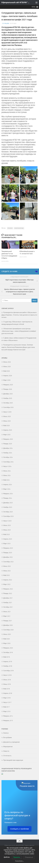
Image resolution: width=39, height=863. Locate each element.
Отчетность (7, 756)
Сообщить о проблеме (19, 829)
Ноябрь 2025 (7, 398)
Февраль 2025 (8, 439)
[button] (34, 7)
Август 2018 (7, 675)
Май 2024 (6, 480)
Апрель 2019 (7, 661)
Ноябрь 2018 (7, 666)
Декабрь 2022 (8, 557)
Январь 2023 (7, 552)
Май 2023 (6, 534)
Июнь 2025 (7, 421)
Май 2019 (6, 657)
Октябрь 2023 (8, 512)
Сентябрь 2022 (8, 562)
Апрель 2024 (7, 484)
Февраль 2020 (8, 648)
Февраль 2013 (8, 720)
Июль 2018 (7, 680)
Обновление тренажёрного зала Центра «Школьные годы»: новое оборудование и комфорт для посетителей (19, 331)
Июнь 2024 (7, 475)
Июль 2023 (7, 525)
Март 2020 (6, 643)
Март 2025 (6, 434)
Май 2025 (6, 425)
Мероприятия (7, 746)
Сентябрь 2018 (8, 670)
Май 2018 (6, 689)
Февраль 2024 (8, 493)
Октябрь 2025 (8, 403)
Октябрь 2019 (8, 652)
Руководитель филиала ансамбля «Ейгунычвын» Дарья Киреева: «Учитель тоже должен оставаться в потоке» (19, 315)
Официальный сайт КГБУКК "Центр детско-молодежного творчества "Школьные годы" (15, 2)
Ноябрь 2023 (7, 507)
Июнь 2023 (7, 530)
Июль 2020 (7, 634)
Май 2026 (6, 371)
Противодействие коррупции (13, 760)
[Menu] (36, 2)
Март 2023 (6, 543)
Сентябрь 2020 (8, 630)
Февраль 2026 (8, 385)
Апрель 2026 (7, 375)
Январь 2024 (7, 498)
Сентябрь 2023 (8, 516)
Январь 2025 (7, 444)
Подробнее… (19, 861)
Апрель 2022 (7, 580)
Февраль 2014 (8, 716)
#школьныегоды (19, 228)
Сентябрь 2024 (8, 462)
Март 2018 (6, 698)
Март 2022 (6, 584)
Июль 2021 (7, 611)
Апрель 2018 (7, 693)
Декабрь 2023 (8, 503)
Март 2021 (6, 616)
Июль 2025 (7, 416)
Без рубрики (7, 737)
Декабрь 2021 (8, 598)
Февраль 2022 (8, 589)
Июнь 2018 (7, 684)
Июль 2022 (7, 566)
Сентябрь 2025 (8, 407)
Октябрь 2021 (8, 607)
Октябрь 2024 (8, 457)
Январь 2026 (7, 389)
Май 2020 (6, 639)
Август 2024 (7, 466)
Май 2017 (6, 707)
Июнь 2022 (7, 571)
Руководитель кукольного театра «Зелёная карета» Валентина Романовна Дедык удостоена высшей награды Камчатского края (18, 347)
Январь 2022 (7, 593)
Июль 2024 (7, 471)
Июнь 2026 (7, 366)
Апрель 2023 (7, 539)
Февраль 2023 (8, 548)
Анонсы (6, 733)
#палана (10, 228)
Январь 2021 (7, 621)
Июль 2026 (7, 362)
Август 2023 (7, 521)
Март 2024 (6, 489)
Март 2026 (6, 380)
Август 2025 (7, 412)
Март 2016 (6, 711)
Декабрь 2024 (8, 448)
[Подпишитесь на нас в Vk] (36, 271)
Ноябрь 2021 (7, 602)
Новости (6, 751)
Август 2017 (7, 702)
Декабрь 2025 (8, 394)
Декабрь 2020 (8, 625)
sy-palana (5, 23)
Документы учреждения (11, 742)
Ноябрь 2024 (7, 453)
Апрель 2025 (7, 430)
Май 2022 (6, 575)
